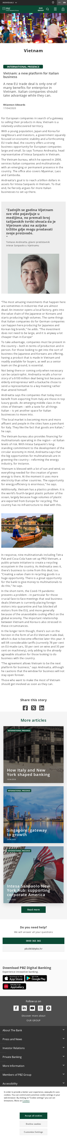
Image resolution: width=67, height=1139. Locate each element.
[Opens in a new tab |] (25, 708)
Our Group (41, 9)
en (64, 2)
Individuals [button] (8, 2)
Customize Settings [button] (33, 1132)
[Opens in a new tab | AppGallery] (14, 986)
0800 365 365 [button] (33, 940)
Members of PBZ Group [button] (17, 1074)
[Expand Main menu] (55, 9)
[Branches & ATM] (54, 2)
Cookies (26, 1100)
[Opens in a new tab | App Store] (14, 978)
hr (59, 2)
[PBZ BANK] (11, 9)
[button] (64, 1089)
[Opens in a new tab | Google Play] (36, 978)
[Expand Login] (63, 9)
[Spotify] (48, 1008)
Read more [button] (33, 909)
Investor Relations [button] (14, 1048)
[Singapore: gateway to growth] (33, 814)
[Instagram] (40, 1008)
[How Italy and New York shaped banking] (33, 754)
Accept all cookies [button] (33, 1115)
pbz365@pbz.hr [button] (33, 948)
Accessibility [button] (10, 1083)
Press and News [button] (12, 1039)
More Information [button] (13, 1066)
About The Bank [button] (12, 1030)
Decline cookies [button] (33, 1124)
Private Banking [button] (12, 1057)
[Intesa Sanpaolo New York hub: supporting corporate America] (33, 874)
